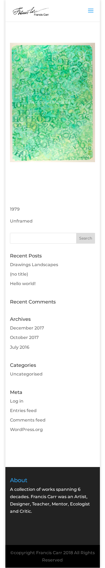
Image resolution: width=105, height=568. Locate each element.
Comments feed (28, 420)
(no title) (19, 274)
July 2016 (19, 347)
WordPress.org (26, 429)
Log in (16, 401)
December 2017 (27, 328)
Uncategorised (26, 374)
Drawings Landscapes (34, 264)
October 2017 (24, 337)
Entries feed (23, 410)
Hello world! (23, 283)
